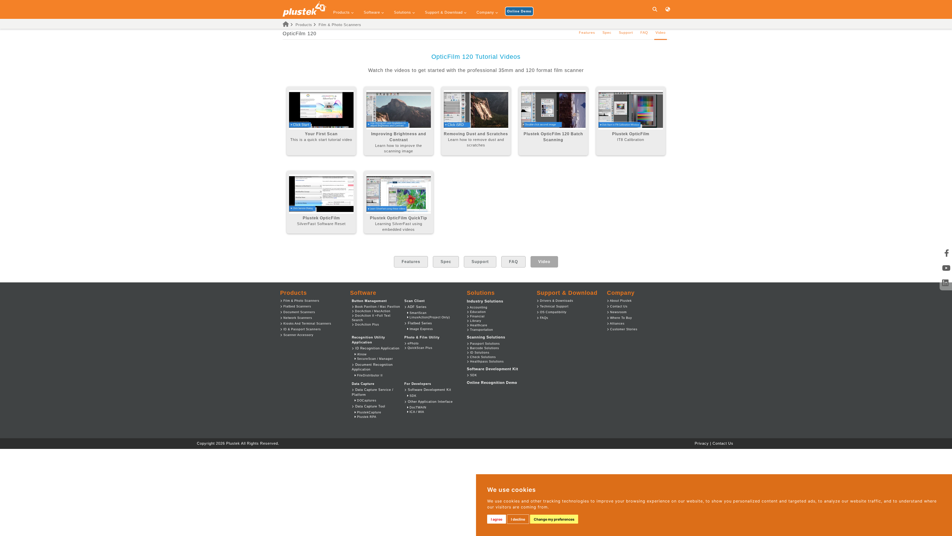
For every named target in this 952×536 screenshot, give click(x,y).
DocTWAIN (417, 407)
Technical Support (553, 306)
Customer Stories (623, 329)
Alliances (617, 323)
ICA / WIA (416, 412)
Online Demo (519, 11)
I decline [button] (518, 519)
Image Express (421, 329)
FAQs (543, 318)
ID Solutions (479, 352)
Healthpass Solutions (486, 361)
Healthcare (478, 325)
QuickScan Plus (419, 348)
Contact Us (618, 306)
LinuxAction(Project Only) (429, 317)
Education (477, 312)
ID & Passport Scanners (301, 329)
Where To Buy (620, 318)
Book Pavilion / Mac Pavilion (377, 306)
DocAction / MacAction (372, 311)
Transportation (481, 330)
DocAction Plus (366, 324)
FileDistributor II (369, 375)
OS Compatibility (552, 312)
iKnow (361, 354)
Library (475, 321)
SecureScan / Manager (374, 359)
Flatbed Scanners (296, 306)
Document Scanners (298, 312)
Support (626, 32)
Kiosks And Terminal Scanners (306, 323)
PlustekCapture (368, 412)
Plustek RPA (366, 417)
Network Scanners (297, 318)
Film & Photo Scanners (340, 25)
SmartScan (418, 313)
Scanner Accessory (297, 335)
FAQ (644, 32)
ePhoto (413, 343)
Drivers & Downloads (556, 300)
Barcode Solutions (484, 348)
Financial (477, 316)
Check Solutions (482, 357)
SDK (412, 396)
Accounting (478, 307)
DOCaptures (366, 400)
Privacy (702, 443)
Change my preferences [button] (554, 519)
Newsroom (618, 312)
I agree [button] (496, 519)
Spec (606, 32)
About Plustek (620, 300)
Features (587, 32)
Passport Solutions (484, 343)
